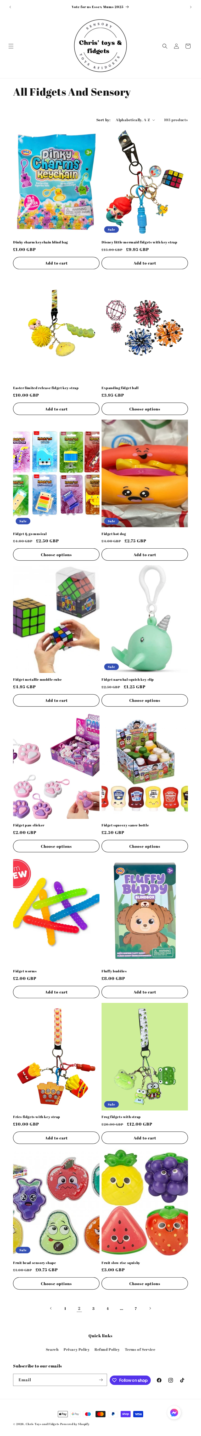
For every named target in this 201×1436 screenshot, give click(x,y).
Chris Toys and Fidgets (42, 1424)
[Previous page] (51, 1308)
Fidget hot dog (114, 534)
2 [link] (79, 1308)
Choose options (144, 409)
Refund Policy (107, 1349)
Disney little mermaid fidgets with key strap (139, 242)
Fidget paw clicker (28, 825)
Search (52, 1349)
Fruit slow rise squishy (121, 1263)
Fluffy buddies (114, 971)
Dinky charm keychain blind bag (40, 242)
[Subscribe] (101, 1380)
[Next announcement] (191, 7)
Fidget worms (25, 971)
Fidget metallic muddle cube (37, 679)
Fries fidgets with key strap (36, 1117)
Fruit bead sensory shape (34, 1263)
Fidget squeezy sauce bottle (125, 825)
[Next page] (150, 1308)
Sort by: (103, 119)
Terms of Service (140, 1349)
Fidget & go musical (30, 534)
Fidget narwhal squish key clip (128, 679)
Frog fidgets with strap (121, 1117)
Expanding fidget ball (120, 388)
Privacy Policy (77, 1349)
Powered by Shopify (75, 1424)
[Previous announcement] (10, 7)
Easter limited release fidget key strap (46, 388)
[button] (11, 46)
